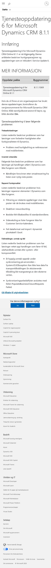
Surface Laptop (8, 324)
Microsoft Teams (8, 464)
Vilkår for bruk (30, 559)
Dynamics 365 (8, 452)
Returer (5, 371)
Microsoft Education (9, 396)
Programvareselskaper (10, 507)
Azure (5, 447)
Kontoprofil (6, 358)
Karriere (6, 524)
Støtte (5, 9)
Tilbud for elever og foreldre (12, 422)
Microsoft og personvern (11, 533)
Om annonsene (8, 563)
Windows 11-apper (9, 345)
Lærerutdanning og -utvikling (12, 418)
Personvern (20, 559)
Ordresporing (7, 375)
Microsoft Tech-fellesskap (11, 494)
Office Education (8, 413)
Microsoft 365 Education (11, 409)
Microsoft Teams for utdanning (13, 405)
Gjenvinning (7, 379)
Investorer (6, 537)
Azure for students (9, 426)
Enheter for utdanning (10, 400)
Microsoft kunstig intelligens (12, 439)
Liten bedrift (7, 469)
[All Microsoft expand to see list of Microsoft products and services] (3, 3)
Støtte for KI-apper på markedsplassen (16, 490)
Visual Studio (7, 511)
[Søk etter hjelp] (9, 3)
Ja (17, 305)
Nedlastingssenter (9, 362)
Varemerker (41, 559)
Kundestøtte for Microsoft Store (13, 366)
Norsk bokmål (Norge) (14, 545)
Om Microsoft (7, 528)
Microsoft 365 (7, 337)
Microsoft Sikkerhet (9, 443)
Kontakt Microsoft (9, 559)
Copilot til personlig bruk (11, 332)
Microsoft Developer (10, 481)
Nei (33, 305)
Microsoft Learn (8, 486)
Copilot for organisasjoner (11, 328)
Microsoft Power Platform (11, 503)
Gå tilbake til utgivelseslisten (15, 292)
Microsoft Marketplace (10, 499)
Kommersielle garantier (11, 383)
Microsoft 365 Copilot (10, 460)
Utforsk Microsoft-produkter (12, 341)
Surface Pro (7, 319)
